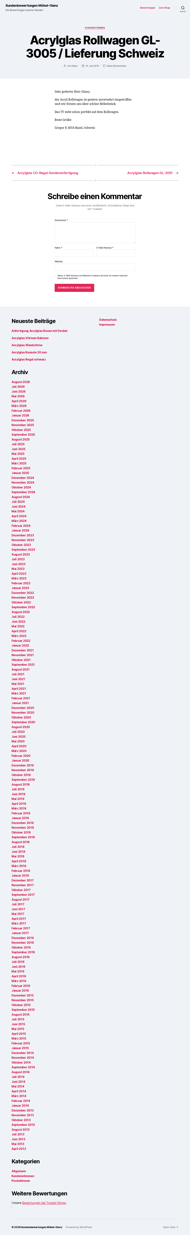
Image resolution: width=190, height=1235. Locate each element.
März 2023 (19, 578)
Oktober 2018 (21, 832)
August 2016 (21, 957)
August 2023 (21, 554)
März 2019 (19, 808)
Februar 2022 (21, 641)
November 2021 (23, 655)
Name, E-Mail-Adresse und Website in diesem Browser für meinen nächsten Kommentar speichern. (92, 277)
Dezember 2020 (23, 708)
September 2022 (23, 607)
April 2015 (19, 1034)
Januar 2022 (20, 645)
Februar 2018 (21, 871)
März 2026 (19, 406)
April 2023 (19, 573)
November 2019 (23, 770)
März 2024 (19, 521)
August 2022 (21, 612)
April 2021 (19, 688)
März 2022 (19, 636)
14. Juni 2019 (92, 65)
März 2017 (19, 923)
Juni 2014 (18, 1081)
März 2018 (19, 866)
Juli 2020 (18, 731)
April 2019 (19, 803)
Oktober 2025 (21, 430)
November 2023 (23, 540)
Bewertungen (147, 7)
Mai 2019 (18, 799)
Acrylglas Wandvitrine (27, 345)
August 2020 (21, 727)
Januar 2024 (20, 530)
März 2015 (19, 1038)
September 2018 (23, 837)
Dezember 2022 (23, 593)
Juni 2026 (19, 391)
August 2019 (21, 784)
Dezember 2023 (23, 535)
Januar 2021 (20, 703)
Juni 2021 (18, 679)
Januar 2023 (20, 588)
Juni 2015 (18, 1024)
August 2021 (20, 669)
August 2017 (20, 899)
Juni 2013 (18, 1139)
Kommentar (61, 220)
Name (58, 248)
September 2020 (23, 722)
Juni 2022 (18, 621)
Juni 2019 (18, 794)
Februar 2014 (21, 1101)
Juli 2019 (18, 789)
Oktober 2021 (21, 660)
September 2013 (23, 1125)
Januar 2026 (20, 415)
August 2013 (20, 1129)
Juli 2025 (18, 444)
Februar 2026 (21, 410)
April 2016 (19, 976)
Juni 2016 (18, 966)
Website (59, 261)
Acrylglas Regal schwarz (29, 359)
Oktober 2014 (21, 1062)
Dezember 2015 (23, 995)
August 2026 (21, 382)
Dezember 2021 (23, 650)
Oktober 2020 (21, 717)
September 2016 (23, 952)
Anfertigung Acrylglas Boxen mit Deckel (39, 331)
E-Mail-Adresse (104, 248)
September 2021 (23, 664)
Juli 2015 (18, 1019)
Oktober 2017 (21, 890)
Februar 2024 (21, 525)
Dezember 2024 (23, 478)
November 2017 (23, 885)
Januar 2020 (20, 760)
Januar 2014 (20, 1105)
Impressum (107, 324)
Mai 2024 (18, 511)
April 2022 (19, 631)
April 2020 (19, 746)
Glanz (75, 65)
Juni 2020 (19, 736)
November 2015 (23, 1000)
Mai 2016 (18, 971)
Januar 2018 (20, 875)
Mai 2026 (18, 396)
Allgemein (19, 1171)
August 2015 (20, 1014)
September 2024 (23, 492)
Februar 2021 (21, 698)
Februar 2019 (21, 813)
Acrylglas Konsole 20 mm (29, 352)
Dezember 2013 (23, 1110)
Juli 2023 (18, 559)
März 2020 (19, 751)
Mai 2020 (18, 741)
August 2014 (21, 1072)
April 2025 (19, 458)
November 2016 (23, 942)
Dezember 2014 (23, 1053)
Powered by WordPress (79, 1227)
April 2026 (19, 401)
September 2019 (23, 779)
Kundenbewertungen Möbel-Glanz (32, 5)
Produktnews (21, 1180)
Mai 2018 (18, 856)
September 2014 (23, 1067)
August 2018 (21, 842)
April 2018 (19, 861)
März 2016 (19, 981)
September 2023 (23, 549)
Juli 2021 (18, 674)
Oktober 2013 (21, 1120)
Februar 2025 (21, 468)
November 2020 (23, 712)
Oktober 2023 (21, 545)
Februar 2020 (21, 756)
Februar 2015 (21, 1043)
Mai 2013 (18, 1144)
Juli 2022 (18, 616)
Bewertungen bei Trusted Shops (44, 1203)
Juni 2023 (18, 564)
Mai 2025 (18, 454)
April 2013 (19, 1149)
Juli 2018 (18, 847)
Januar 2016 (20, 990)
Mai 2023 (18, 569)
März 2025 (19, 463)
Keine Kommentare (116, 65)
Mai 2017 (18, 914)
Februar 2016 (21, 986)
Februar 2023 (21, 583)
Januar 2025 (20, 473)
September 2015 (23, 1009)
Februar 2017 (21, 928)
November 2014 (23, 1057)
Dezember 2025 (23, 420)
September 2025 (23, 434)
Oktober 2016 (21, 947)
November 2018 (23, 827)
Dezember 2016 (23, 938)
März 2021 (19, 693)
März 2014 (19, 1096)
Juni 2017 (18, 909)
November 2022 (23, 597)
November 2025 (23, 425)
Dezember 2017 (23, 880)
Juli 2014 (18, 1077)
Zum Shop (164, 7)
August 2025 (21, 439)
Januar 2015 (20, 1048)
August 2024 (21, 497)
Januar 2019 (20, 818)
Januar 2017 (20, 933)
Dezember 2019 (23, 765)
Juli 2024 (18, 501)
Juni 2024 (19, 506)
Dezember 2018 (23, 823)
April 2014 (19, 1091)
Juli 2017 (18, 904)
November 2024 (23, 482)
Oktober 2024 (21, 487)
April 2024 (19, 516)
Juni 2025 (18, 449)
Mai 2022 (18, 626)
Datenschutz (108, 319)
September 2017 (23, 894)
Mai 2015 (18, 1029)
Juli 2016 (18, 962)
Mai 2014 (18, 1086)
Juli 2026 (18, 386)
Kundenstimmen (95, 28)
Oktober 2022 (21, 602)
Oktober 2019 (21, 775)
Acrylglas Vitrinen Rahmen (30, 338)
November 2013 (23, 1115)
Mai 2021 (18, 684)
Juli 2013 (18, 1134)
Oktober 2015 (21, 1005)
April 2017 (19, 918)
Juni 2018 (18, 851)
